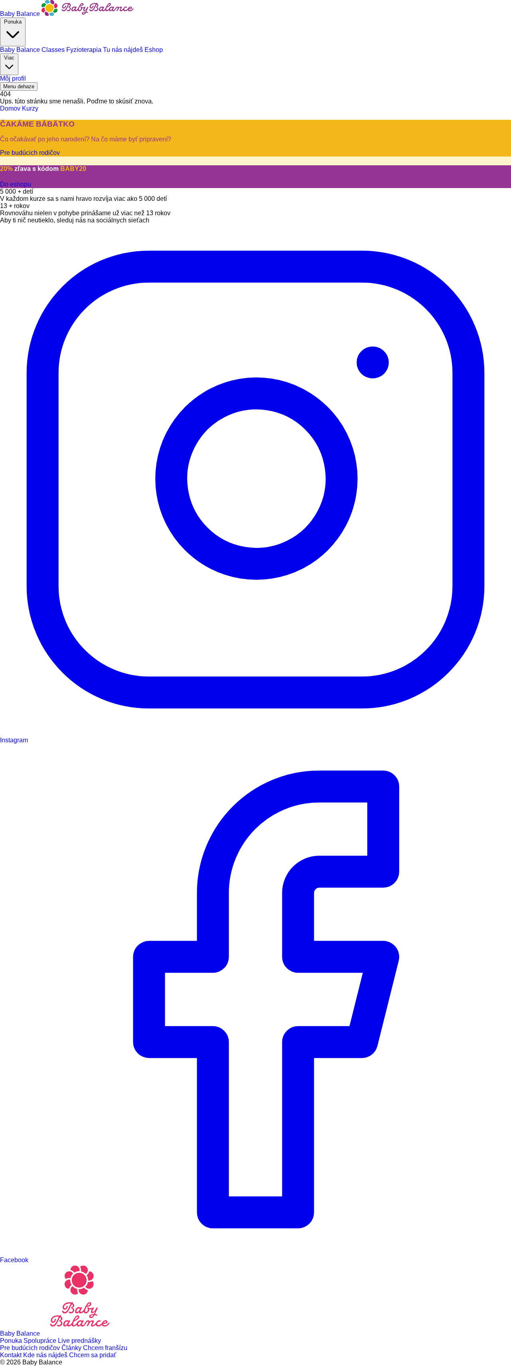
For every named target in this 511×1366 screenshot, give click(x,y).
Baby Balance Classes (33, 49)
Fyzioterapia (84, 49)
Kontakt (11, 1355)
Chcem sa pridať (92, 1355)
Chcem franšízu (105, 1347)
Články (72, 1347)
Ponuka (13, 22)
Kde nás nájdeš (46, 1355)
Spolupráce (41, 1340)
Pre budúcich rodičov (30, 1347)
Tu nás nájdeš (124, 49)
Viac (9, 58)
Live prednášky (79, 1340)
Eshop (154, 49)
